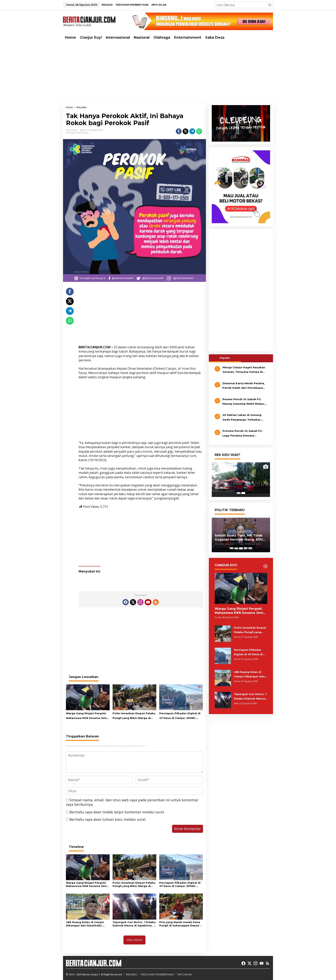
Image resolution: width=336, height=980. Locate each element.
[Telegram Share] (192, 131)
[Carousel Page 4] (246, 548)
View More (134, 940)
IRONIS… (221, 488)
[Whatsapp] (199, 131)
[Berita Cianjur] (89, 21)
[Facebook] (125, 602)
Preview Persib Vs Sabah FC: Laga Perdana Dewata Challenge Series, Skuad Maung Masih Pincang (244, 433)
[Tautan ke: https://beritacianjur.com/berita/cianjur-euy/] (265, 566)
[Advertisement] (168, 72)
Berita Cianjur (90, 974)
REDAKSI (131, 974)
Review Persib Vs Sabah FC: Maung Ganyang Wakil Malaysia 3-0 (244, 402)
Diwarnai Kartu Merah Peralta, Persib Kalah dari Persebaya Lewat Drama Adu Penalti (243, 386)
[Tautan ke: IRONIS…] (241, 479)
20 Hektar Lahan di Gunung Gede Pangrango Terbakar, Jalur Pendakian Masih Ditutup (244, 418)
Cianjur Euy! (82, 132)
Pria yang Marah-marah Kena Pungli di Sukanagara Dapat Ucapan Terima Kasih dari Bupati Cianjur (179, 924)
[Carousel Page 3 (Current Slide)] (241, 548)
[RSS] (156, 602)
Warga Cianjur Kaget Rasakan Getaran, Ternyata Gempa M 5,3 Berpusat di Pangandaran (243, 370)
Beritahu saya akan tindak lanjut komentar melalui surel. (116, 812)
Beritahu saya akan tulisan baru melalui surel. (107, 819)
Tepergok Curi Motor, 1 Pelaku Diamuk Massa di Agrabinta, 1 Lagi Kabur (134, 924)
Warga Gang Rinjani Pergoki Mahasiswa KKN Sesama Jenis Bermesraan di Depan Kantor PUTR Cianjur (87, 716)
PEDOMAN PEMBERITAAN (157, 974)
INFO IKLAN (185, 974)
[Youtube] (148, 602)
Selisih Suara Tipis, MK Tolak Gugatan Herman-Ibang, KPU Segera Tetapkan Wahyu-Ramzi (239, 538)
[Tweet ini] (185, 131)
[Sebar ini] (179, 131)
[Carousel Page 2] (236, 548)
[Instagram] (140, 602)
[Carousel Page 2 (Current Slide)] (243, 493)
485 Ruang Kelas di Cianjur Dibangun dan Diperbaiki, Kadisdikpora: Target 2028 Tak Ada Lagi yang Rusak (85, 924)
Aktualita (70, 132)
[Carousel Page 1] (239, 493)
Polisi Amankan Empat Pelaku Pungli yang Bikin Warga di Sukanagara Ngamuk (134, 716)
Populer (225, 358)
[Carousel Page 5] (250, 548)
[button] (269, 5)
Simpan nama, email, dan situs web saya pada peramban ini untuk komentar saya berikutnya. (132, 802)
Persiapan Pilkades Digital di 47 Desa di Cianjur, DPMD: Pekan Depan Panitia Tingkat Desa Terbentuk (180, 716)
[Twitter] (133, 602)
